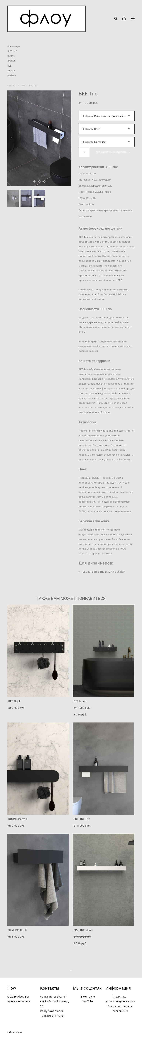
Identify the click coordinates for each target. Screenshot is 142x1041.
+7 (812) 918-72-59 (52, 1016)
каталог (11, 85)
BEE (9, 65)
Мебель (11, 75)
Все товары (14, 46)
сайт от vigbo (14, 1032)
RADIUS (11, 60)
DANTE (11, 70)
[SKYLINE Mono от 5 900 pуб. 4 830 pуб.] (103, 880)
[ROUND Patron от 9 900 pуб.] (38, 768)
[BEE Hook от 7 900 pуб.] (38, 651)
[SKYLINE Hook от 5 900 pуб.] (38, 880)
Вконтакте (88, 996)
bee (23, 85)
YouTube (87, 1001)
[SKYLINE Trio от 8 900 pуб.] (103, 768)
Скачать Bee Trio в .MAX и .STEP (103, 571)
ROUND (11, 55)
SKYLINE (12, 51)
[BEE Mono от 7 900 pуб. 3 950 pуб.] (103, 651)
